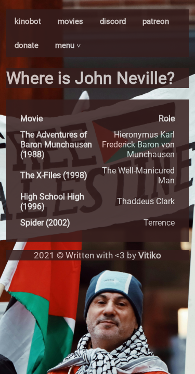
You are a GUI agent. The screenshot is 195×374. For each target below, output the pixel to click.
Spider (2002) (45, 223)
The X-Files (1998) (53, 175)
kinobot (28, 21)
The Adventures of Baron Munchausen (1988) (56, 144)
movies (70, 21)
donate (26, 45)
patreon (155, 21)
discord (113, 21)
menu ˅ (68, 45)
